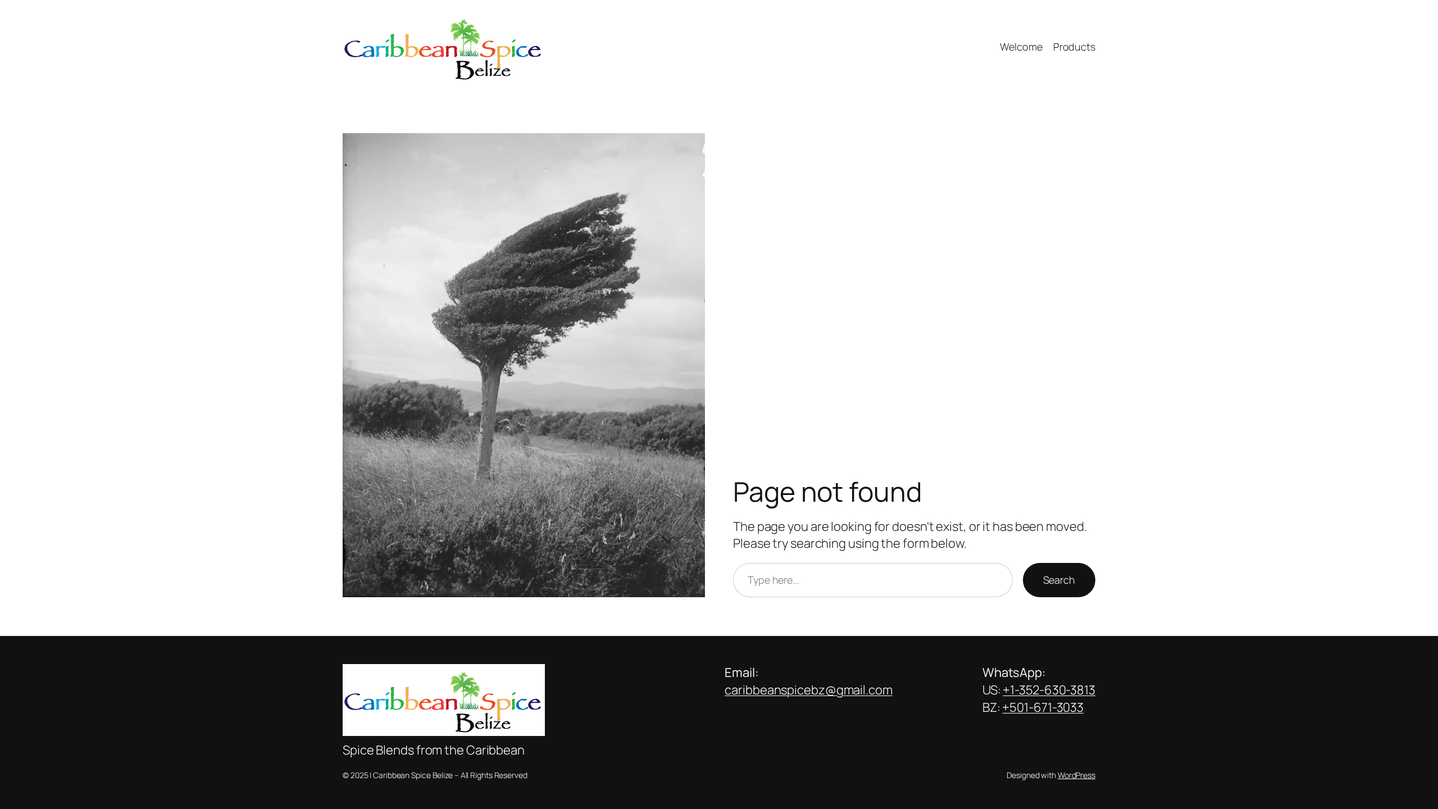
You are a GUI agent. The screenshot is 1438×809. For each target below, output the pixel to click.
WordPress (1076, 775)
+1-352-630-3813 (1049, 689)
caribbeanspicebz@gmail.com (808, 689)
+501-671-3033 (1043, 707)
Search (1059, 580)
